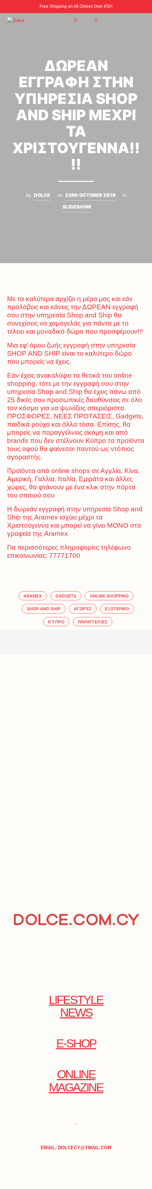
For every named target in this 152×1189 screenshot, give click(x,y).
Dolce (42, 195)
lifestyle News (76, 1006)
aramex (32, 596)
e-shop (76, 1043)
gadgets (65, 596)
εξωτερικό (117, 608)
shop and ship (43, 608)
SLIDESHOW (77, 207)
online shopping (109, 596)
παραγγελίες (92, 621)
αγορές (83, 608)
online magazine (76, 1081)
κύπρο (56, 621)
